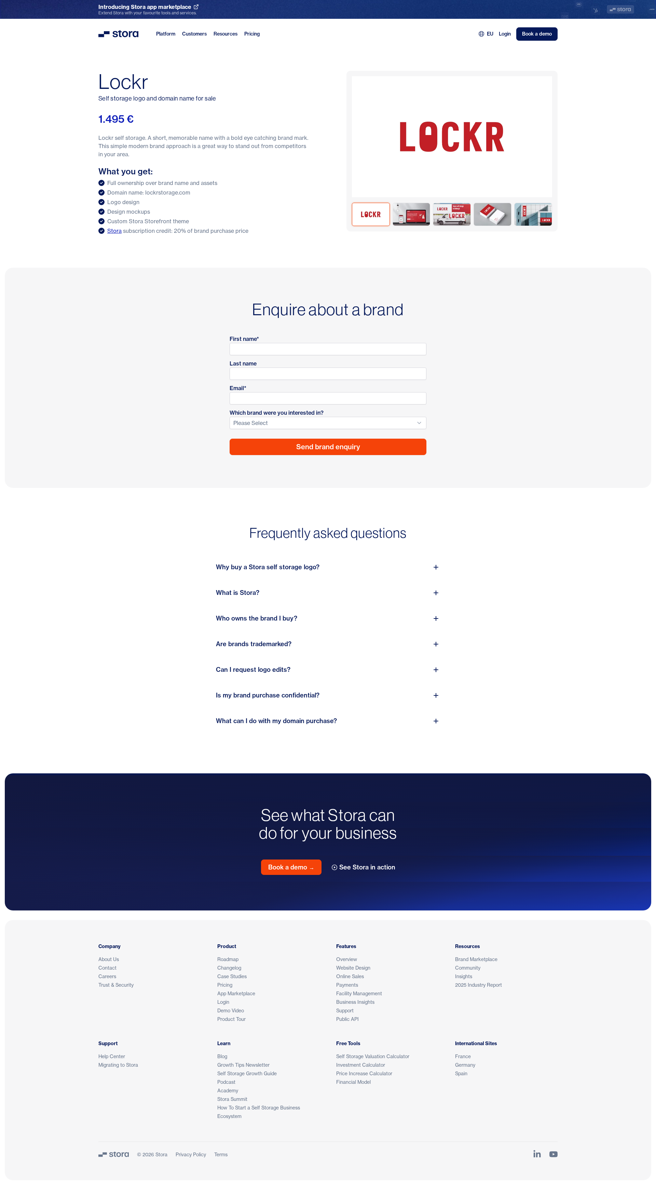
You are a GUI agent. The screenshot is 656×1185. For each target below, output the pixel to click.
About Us (108, 959)
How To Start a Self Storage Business (258, 1107)
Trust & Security (116, 985)
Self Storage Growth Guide (247, 1073)
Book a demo (537, 34)
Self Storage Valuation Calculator (372, 1056)
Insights (463, 976)
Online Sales (350, 976)
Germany (465, 1065)
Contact (107, 968)
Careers (107, 976)
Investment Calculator (360, 1065)
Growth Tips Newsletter (243, 1065)
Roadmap (227, 959)
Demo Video (230, 1010)
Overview (346, 959)
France (463, 1056)
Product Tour (231, 1019)
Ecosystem (229, 1116)
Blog (222, 1056)
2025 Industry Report (478, 985)
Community (467, 968)
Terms (221, 1154)
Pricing (252, 34)
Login (505, 34)
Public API (347, 1019)
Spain (461, 1073)
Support (345, 1010)
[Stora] (113, 1154)
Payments (347, 985)
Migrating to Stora (118, 1065)
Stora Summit (232, 1099)
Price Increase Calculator (364, 1073)
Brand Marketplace (476, 959)
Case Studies (232, 976)
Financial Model (353, 1082)
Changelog (229, 968)
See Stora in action (367, 867)
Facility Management (359, 993)
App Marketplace (236, 993)
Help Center (111, 1056)
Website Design (353, 968)
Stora (114, 230)
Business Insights (355, 1002)
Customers (194, 34)
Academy (227, 1090)
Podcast (226, 1082)
